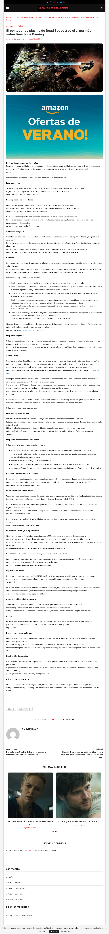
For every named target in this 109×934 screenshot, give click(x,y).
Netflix (10, 877)
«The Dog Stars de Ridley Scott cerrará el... (78, 821)
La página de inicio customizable (19, 915)
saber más (65, 931)
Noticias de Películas (25, 17)
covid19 (11, 709)
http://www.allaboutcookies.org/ (31, 330)
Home (8, 17)
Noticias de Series (15, 894)
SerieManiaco (19, 39)
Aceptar (54, 931)
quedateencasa (25, 709)
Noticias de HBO (14, 882)
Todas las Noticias (15, 899)
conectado (29, 850)
